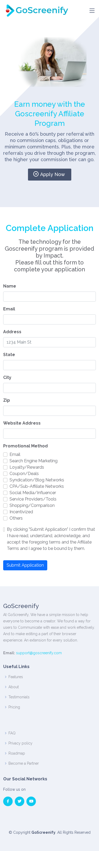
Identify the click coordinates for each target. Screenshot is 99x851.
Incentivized (21, 511)
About (13, 687)
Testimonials (19, 697)
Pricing (14, 707)
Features (15, 677)
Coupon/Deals (24, 473)
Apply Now (52, 174)
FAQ (12, 733)
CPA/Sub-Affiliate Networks (37, 486)
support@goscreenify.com (39, 653)
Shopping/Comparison (32, 505)
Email (15, 454)
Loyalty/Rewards (27, 467)
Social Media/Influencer (33, 492)
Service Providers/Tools (33, 499)
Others (16, 518)
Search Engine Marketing (34, 460)
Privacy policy (20, 743)
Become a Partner (23, 763)
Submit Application (25, 565)
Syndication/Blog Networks (37, 479)
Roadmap (16, 753)
